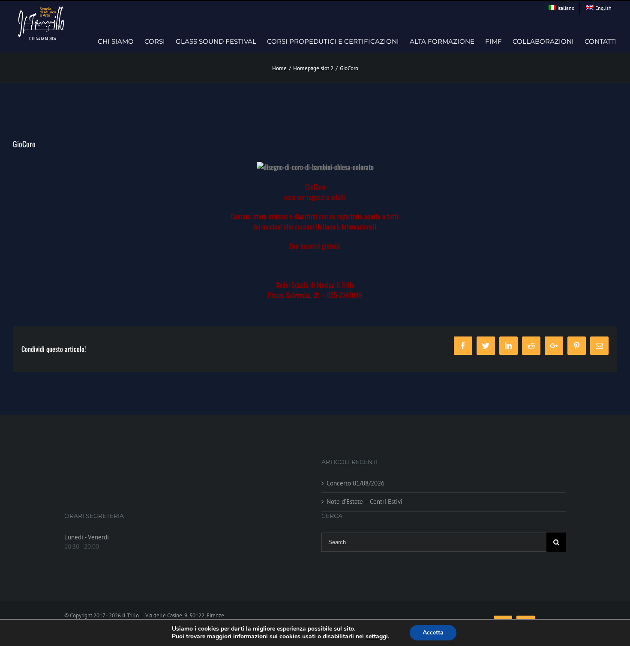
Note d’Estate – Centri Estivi (364, 501)
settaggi (377, 636)
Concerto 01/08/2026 (355, 483)
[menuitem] (561, 8)
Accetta (433, 632)
